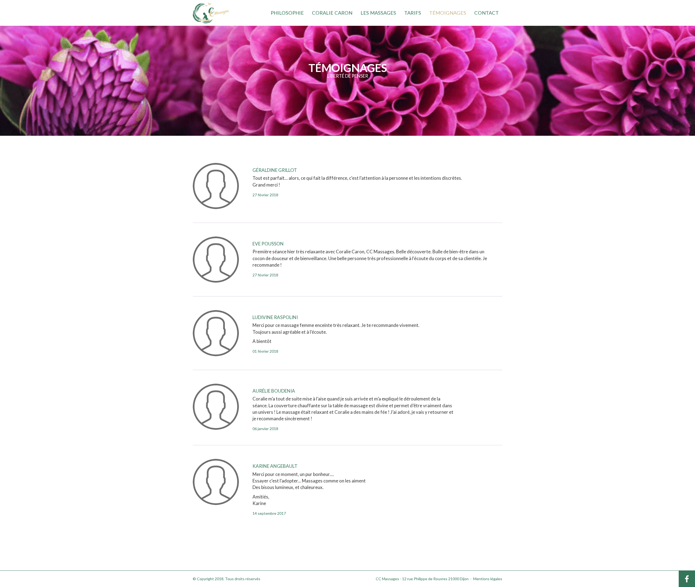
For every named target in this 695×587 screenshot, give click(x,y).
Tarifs (412, 13)
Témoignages (447, 13)
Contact (486, 13)
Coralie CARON (332, 13)
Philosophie (287, 13)
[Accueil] (211, 12)
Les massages (378, 13)
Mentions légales (487, 578)
